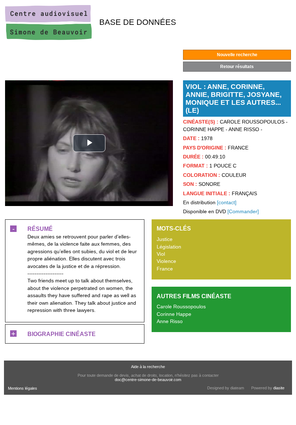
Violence (166, 261)
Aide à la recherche (148, 366)
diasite (278, 388)
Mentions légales (22, 388)
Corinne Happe (174, 314)
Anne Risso (170, 321)
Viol (161, 254)
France (165, 269)
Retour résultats (237, 66)
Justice (165, 239)
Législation (169, 247)
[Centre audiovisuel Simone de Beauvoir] (48, 38)
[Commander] (243, 211)
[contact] (226, 202)
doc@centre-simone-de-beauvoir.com (148, 379)
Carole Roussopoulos (181, 306)
